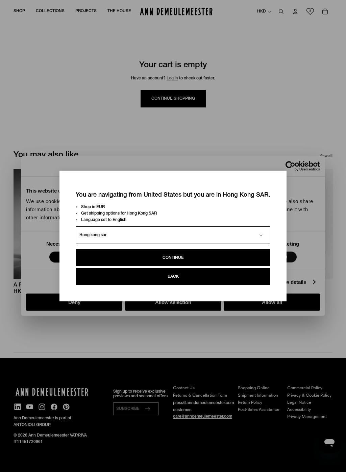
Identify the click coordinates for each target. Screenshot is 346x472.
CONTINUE (173, 257)
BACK (173, 276)
